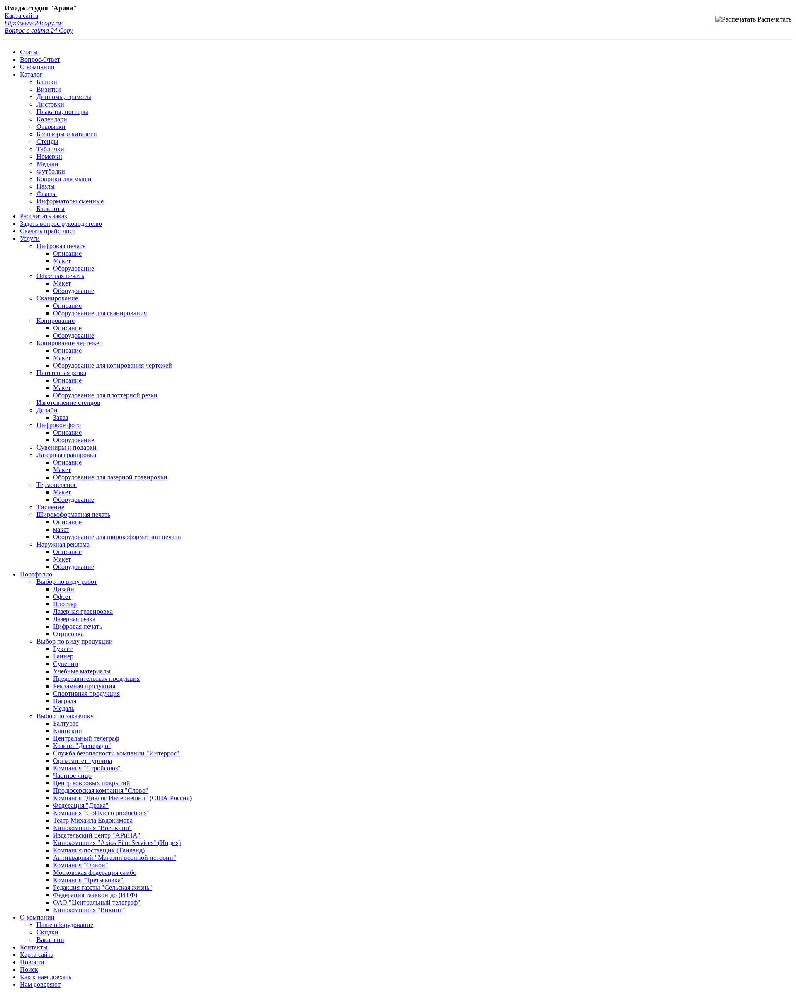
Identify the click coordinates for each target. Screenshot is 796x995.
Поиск (29, 969)
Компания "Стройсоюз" (87, 768)
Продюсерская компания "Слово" (100, 790)
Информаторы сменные (70, 201)
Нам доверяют (40, 984)
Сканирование (57, 298)
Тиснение (50, 507)
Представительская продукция (96, 678)
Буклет (63, 648)
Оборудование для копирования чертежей (112, 365)
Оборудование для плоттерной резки (105, 395)
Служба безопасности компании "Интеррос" (116, 753)
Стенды (47, 141)
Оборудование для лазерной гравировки (110, 477)
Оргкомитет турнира (82, 760)
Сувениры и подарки (66, 447)
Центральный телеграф (86, 738)
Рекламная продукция (84, 686)
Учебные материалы (82, 671)
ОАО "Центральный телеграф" (97, 902)
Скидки (47, 932)
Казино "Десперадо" (82, 745)
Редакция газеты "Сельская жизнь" (102, 887)
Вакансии (50, 939)
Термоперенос (56, 484)
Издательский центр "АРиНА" (97, 835)
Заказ (60, 417)
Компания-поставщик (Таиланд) (99, 850)
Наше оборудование (64, 924)
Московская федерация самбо (94, 872)
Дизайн (47, 410)
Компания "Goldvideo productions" (101, 812)
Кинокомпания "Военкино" (92, 827)
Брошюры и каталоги (66, 134)
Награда (64, 700)
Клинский (67, 730)
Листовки (50, 104)
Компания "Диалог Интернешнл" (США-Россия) (122, 797)
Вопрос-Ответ (40, 59)
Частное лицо (72, 775)
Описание (67, 253)
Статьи (30, 52)
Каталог (31, 74)
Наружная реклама (63, 544)
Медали (47, 163)
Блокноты (50, 208)
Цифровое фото (58, 425)
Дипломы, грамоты (63, 96)
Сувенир (65, 663)
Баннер (63, 656)
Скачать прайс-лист (47, 231)
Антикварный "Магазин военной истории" (114, 857)
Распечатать (773, 19)
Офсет (62, 596)
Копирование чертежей (69, 342)
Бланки (46, 81)
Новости (32, 962)
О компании (37, 66)
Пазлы (45, 186)
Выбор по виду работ (66, 581)
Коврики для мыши (64, 178)
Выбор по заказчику (65, 715)
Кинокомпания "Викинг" (89, 909)
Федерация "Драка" (81, 805)
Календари (51, 119)
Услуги (30, 238)
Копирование (55, 320)
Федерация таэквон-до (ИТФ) (95, 894)
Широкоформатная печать (73, 514)
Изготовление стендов (68, 402)
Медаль (63, 708)
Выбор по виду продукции (74, 641)
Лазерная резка (74, 618)
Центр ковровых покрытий (91, 783)
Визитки (48, 89)
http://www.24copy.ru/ (34, 23)
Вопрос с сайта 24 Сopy (39, 30)
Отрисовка (68, 633)
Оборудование (73, 268)
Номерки (49, 156)
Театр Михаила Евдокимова (93, 820)
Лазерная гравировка (66, 454)
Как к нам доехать (45, 976)
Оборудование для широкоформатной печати (117, 536)
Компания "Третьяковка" (88, 880)
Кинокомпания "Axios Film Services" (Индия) (117, 842)
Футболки (50, 171)
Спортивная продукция (86, 693)
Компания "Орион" (80, 865)
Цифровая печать (60, 245)
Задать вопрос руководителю (61, 223)
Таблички (50, 149)
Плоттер (65, 604)
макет (61, 529)
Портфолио (36, 574)
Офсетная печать (60, 275)
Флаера (46, 193)
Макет (62, 260)
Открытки (51, 126)
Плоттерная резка (61, 372)
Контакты (34, 947)
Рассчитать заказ (43, 216)
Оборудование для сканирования (100, 313)
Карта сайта (21, 15)
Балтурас (65, 723)
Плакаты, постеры (62, 111)
